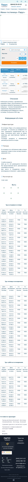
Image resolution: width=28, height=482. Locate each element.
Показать (14, 63)
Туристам (21, 438)
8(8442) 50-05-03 (16, 4)
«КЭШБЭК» (20, 443)
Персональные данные (7, 465)
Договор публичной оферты (7, 467)
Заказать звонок (16, 6)
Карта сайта (7, 469)
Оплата (20, 440)
